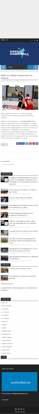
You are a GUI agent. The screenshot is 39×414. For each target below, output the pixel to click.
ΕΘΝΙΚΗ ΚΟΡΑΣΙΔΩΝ (7, 343)
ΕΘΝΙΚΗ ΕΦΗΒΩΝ (6, 340)
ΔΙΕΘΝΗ (4, 328)
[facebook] (32, 40)
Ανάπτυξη (5, 321)
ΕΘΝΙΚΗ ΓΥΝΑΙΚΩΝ (7, 337)
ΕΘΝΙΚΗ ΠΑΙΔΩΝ (6, 353)
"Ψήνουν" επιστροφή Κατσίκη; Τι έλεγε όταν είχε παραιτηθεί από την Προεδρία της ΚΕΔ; (22, 223)
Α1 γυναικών (5, 312)
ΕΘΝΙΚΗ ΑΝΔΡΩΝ (6, 334)
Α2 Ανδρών (5, 315)
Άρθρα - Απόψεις (6, 306)
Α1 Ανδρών (22, 81)
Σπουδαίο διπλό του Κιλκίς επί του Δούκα (23, 231)
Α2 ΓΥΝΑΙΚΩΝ (5, 318)
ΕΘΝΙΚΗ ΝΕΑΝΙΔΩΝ (7, 346)
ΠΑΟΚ (27, 81)
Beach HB (4, 302)
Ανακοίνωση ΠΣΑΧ (7, 284)
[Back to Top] (24, 409)
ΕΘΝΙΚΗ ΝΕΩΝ (5, 350)
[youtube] (37, 40)
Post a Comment (8, 164)
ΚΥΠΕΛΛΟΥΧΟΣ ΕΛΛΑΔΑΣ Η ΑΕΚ (20, 269)
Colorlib (22, 412)
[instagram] (35, 40)
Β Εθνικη (4, 324)
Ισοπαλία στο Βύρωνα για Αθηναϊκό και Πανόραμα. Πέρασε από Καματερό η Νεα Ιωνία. (22, 241)
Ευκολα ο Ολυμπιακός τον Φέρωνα (20, 198)
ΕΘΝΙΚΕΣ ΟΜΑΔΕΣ (6, 331)
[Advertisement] (19, 19)
